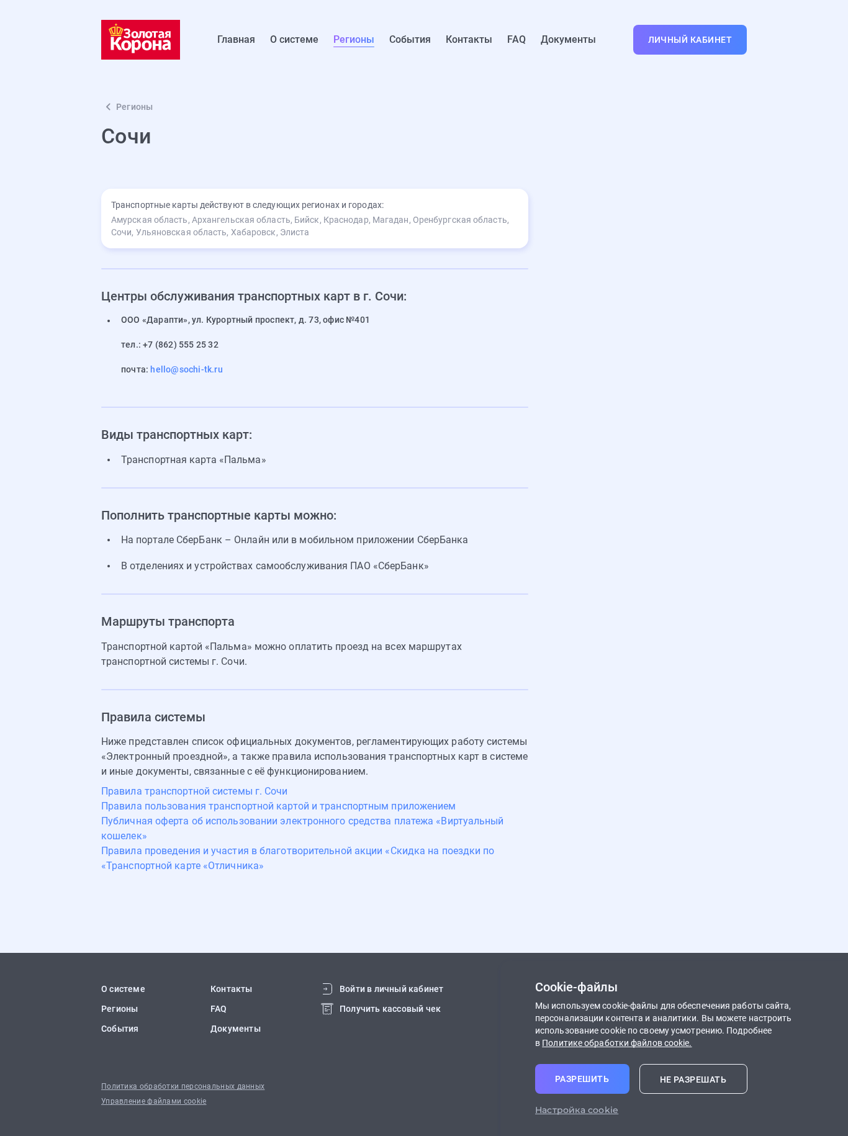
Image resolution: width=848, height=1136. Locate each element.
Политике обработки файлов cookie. (617, 1043)
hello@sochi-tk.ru (186, 369)
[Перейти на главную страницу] (140, 40)
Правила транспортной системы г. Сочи (194, 791)
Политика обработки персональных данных (182, 1086)
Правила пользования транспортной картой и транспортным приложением (278, 806)
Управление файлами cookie (154, 1101)
